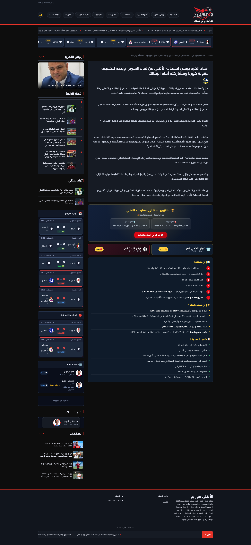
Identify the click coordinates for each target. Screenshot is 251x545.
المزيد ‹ (41, 56)
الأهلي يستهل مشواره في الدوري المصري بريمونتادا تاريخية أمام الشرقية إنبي (54, 142)
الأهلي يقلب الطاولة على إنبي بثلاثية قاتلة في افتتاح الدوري (53, 130)
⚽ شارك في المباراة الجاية (150, 235)
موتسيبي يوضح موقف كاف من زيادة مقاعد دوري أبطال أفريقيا (72, 534)
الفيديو (99, 14)
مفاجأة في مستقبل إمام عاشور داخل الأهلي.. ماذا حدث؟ (52, 120)
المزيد (68, 14)
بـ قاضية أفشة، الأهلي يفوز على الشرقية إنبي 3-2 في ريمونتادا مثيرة (54, 166)
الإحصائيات (55, 14)
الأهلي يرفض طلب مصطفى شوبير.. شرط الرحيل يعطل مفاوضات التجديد (183, 30)
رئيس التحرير (159, 14)
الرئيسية (173, 14)
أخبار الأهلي (143, 14)
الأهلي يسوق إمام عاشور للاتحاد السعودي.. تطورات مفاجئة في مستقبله (121, 30)
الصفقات (127, 14)
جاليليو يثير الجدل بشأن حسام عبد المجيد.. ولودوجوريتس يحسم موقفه (59, 30)
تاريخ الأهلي (84, 14)
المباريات (112, 14)
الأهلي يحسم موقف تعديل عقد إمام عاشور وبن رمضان (124, 534)
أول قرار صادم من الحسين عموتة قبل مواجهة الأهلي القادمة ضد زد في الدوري (54, 154)
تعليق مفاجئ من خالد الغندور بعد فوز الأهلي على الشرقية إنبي (53, 109)
